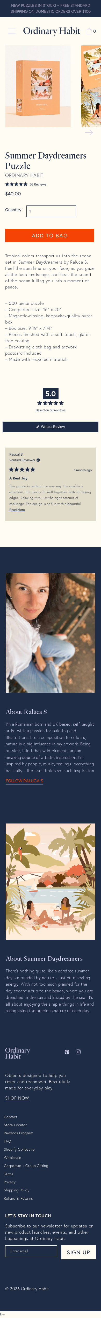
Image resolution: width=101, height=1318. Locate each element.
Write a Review (59, 428)
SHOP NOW (17, 1098)
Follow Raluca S (24, 780)
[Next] (92, 488)
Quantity (13, 209)
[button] (49, 184)
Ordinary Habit (35, 1288)
